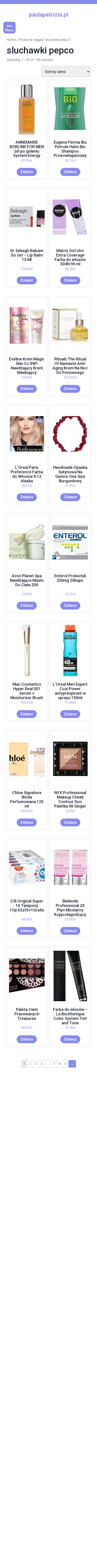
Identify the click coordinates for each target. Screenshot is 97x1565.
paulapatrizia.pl (48, 14)
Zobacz (26, 172)
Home (11, 40)
